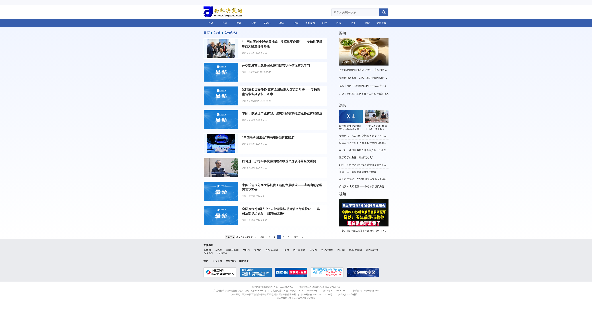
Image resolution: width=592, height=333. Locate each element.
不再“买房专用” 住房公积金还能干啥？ (376, 127)
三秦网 (285, 250)
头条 (224, 22)
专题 (239, 22)
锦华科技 (353, 294)
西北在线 (222, 253)
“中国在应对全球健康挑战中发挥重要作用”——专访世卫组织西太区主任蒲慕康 (282, 44)
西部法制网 (299, 250)
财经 (324, 22)
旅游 (367, 22)
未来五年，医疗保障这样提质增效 (357, 172)
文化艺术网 (327, 250)
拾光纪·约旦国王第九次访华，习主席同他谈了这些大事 (369, 69)
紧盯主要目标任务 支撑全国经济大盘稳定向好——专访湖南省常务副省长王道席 (281, 92)
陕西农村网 (372, 250)
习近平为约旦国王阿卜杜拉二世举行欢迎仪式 (363, 93)
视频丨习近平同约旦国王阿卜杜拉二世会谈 (362, 85)
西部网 (246, 250)
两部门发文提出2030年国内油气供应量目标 (363, 179)
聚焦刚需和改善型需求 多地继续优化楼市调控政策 (350, 128)
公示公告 (217, 261)
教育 (338, 22)
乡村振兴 (310, 22)
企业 (352, 22)
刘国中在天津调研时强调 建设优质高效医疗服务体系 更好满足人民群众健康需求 (383, 164)
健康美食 (381, 22)
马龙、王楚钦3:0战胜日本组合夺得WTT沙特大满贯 (367, 230)
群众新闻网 (232, 250)
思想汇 (267, 22)
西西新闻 (208, 253)
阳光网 (313, 250)
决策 (253, 22)
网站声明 (244, 261)
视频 (296, 22)
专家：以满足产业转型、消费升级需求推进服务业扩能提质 (282, 113)
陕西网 (257, 250)
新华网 (207, 250)
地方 (281, 22)
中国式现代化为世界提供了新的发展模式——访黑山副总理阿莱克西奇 (282, 187)
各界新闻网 (271, 250)
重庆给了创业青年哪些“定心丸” (356, 157)
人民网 (218, 250)
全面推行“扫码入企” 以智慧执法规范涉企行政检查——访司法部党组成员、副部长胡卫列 (281, 211)
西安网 (341, 250)
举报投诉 (231, 261)
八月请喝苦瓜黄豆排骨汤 (355, 61)
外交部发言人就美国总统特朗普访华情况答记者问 (276, 65)
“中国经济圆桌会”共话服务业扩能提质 (268, 137)
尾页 (296, 237)
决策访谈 (231, 33)
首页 (210, 22)
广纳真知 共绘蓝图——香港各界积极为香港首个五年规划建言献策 (375, 186)
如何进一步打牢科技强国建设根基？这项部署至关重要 (279, 161)
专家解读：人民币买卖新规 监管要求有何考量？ (365, 135)
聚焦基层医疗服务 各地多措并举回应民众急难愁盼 (366, 143)
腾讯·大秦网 (355, 250)
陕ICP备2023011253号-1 (335, 290)
